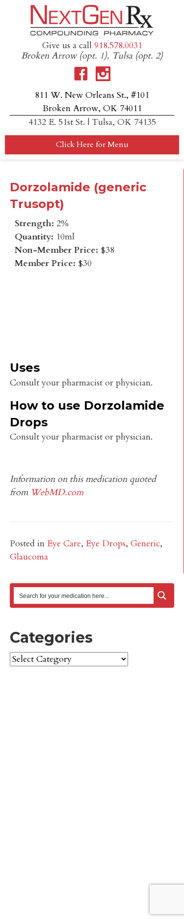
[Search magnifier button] (162, 595)
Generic (145, 543)
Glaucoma (29, 557)
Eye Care (64, 543)
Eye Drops (106, 543)
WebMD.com (56, 492)
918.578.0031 (118, 45)
